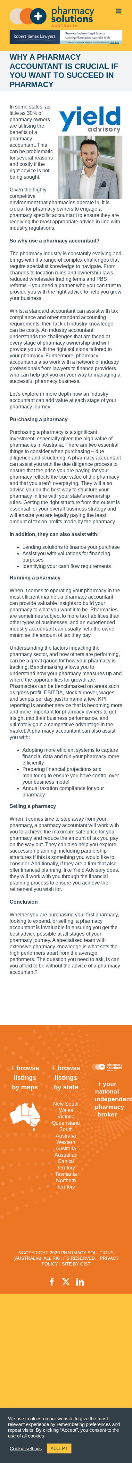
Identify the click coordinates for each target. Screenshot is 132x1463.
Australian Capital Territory (66, 1161)
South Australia (66, 1132)
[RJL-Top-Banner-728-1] (66, 37)
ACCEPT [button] (59, 1448)
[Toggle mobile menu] (119, 11)
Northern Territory (66, 1184)
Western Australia (66, 1145)
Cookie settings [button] (26, 1448)
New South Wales (65, 1107)
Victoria (66, 1116)
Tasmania (66, 1174)
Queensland (66, 1123)
